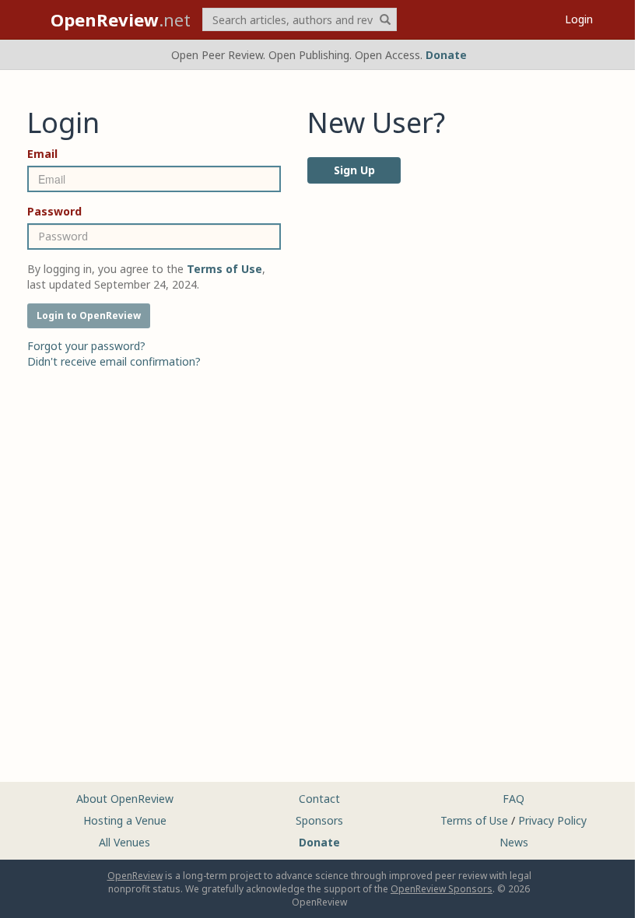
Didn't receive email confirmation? (114, 361)
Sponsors (319, 820)
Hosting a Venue (125, 820)
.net (121, 19)
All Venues (124, 842)
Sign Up (354, 170)
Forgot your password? (86, 345)
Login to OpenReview (89, 315)
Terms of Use (474, 820)
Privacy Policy (552, 820)
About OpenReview (125, 798)
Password (54, 211)
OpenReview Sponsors (442, 888)
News (514, 842)
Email (42, 153)
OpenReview (135, 875)
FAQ (513, 798)
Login (579, 19)
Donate (446, 54)
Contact (319, 798)
